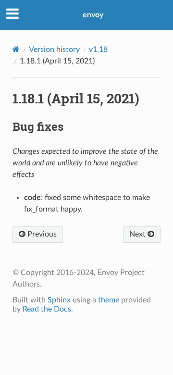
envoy (93, 15)
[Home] (16, 49)
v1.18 (98, 49)
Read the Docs (47, 309)
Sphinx (59, 300)
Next (138, 234)
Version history (54, 49)
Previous (41, 234)
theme (108, 300)
